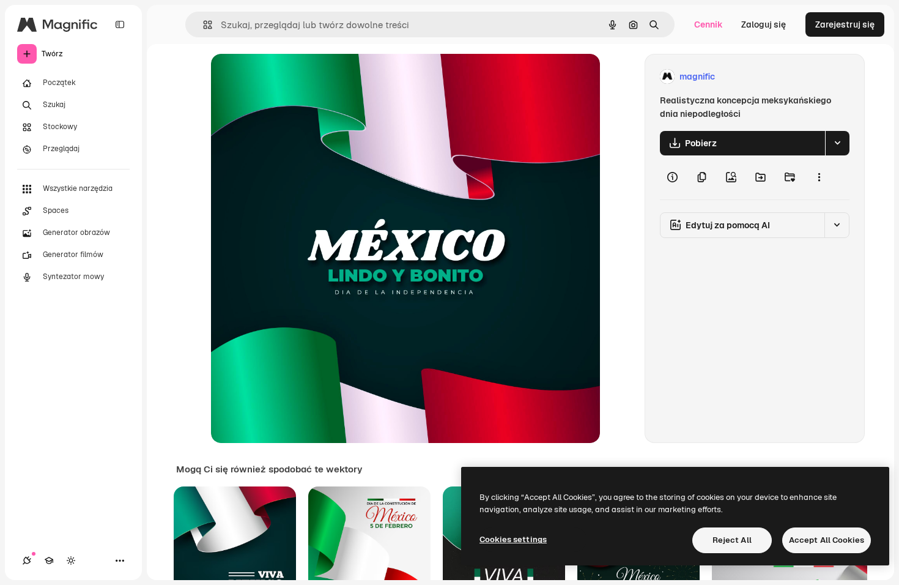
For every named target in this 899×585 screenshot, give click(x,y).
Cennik (708, 24)
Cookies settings (513, 539)
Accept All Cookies (826, 540)
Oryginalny (295, 77)
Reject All (732, 540)
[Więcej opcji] (819, 177)
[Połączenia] (27, 560)
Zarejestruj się (845, 24)
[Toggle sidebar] (120, 24)
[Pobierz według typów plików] (837, 143)
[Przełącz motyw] (71, 560)
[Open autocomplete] (203, 24)
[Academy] (49, 560)
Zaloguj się (763, 24)
